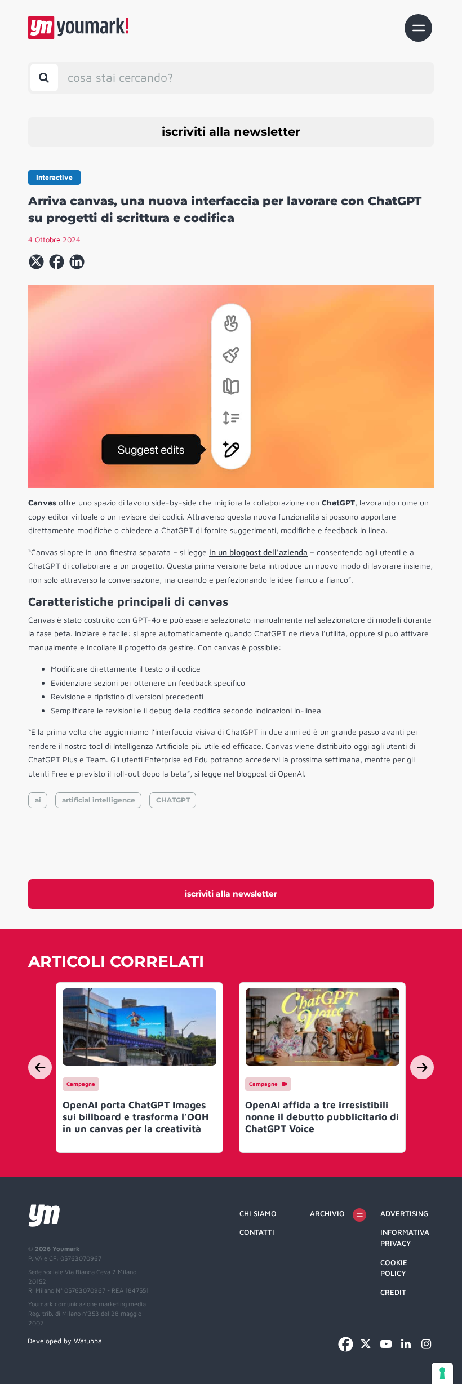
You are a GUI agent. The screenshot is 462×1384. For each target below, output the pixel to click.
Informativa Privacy (404, 1237)
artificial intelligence (98, 800)
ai (38, 800)
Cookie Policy (393, 1268)
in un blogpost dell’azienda (258, 552)
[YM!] (78, 27)
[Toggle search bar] (44, 77)
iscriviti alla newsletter (231, 132)
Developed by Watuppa (65, 1341)
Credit (393, 1292)
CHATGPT (173, 800)
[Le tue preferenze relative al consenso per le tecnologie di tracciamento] (442, 1373)
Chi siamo (258, 1213)
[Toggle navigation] (418, 28)
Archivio (327, 1213)
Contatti (256, 1231)
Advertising (404, 1213)
